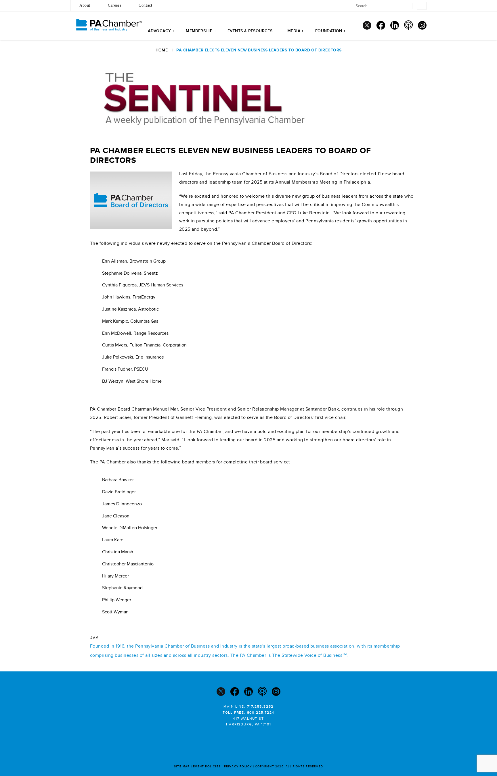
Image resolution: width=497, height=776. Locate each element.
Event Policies (207, 766)
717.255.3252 (260, 706)
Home (162, 50)
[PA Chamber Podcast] (408, 25)
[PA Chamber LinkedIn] (394, 25)
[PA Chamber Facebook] (380, 25)
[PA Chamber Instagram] (422, 25)
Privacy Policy (238, 766)
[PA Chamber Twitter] (367, 25)
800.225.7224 (261, 712)
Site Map (182, 766)
